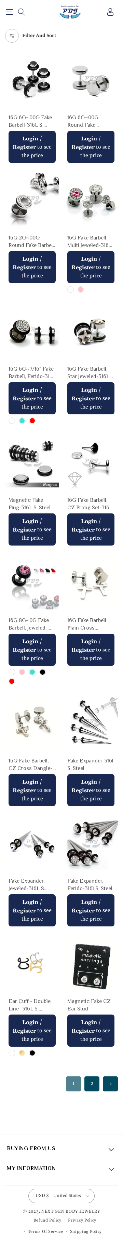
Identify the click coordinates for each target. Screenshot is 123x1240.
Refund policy (47, 1220)
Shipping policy (86, 1231)
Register (24, 147)
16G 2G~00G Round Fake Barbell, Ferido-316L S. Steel (32, 242)
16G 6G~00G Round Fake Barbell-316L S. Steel (84, 121)
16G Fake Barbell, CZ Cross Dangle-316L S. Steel (30, 765)
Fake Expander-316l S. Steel (90, 764)
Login (30, 138)
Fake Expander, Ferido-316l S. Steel (89, 885)
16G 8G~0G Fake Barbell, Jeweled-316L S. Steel (29, 624)
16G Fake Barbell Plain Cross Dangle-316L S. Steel (86, 624)
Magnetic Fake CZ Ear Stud (89, 1005)
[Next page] (110, 1083)
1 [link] (73, 1083)
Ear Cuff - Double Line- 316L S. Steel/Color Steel (30, 1005)
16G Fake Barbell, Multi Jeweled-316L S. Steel (89, 242)
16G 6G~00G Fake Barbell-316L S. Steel (30, 121)
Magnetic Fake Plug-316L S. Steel (30, 504)
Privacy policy (82, 1220)
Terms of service (45, 1231)
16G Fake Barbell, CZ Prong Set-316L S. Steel (89, 504)
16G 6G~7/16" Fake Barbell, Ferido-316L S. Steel (32, 373)
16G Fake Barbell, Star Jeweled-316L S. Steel (88, 373)
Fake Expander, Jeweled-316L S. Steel (27, 885)
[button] (9, 12)
